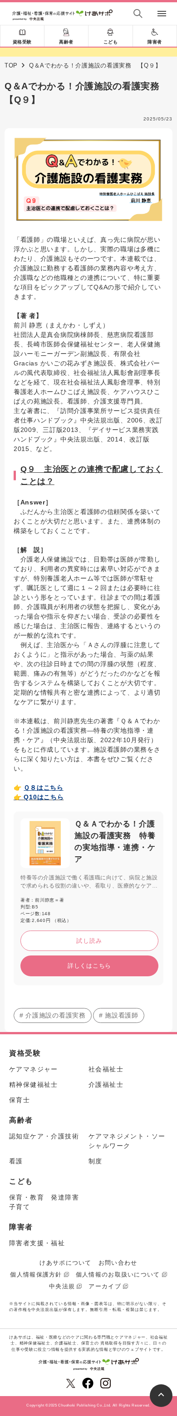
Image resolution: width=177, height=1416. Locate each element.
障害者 (155, 41)
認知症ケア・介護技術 (44, 1136)
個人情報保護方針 (36, 1274)
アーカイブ (104, 1286)
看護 (16, 1161)
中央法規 (62, 1286)
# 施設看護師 (118, 1015)
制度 (95, 1161)
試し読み (89, 940)
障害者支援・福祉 (37, 1243)
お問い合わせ (118, 1262)
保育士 (19, 1100)
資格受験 (22, 41)
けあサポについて (65, 1262)
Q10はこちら (44, 797)
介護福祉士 (105, 1084)
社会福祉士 (105, 1069)
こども (110, 41)
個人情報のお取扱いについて (118, 1274)
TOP (11, 65)
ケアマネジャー (33, 1069)
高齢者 (66, 41)
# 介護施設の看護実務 (53, 1015)
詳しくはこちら (89, 965)
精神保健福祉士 (33, 1084)
